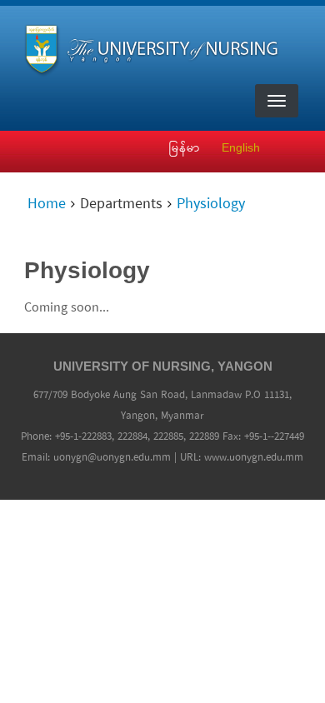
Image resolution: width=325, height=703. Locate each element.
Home (47, 205)
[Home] (156, 47)
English (241, 147)
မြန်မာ (184, 147)
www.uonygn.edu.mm (253, 457)
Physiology (211, 205)
